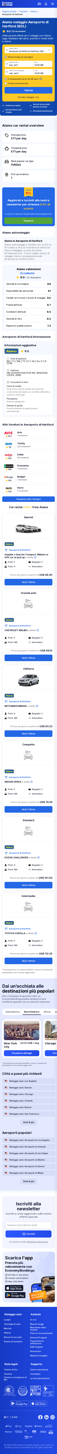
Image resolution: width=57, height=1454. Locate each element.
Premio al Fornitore (13, 1341)
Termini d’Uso (10, 1369)
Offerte (7, 1333)
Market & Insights (38, 1355)
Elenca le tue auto (13, 1337)
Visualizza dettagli (22, 1053)
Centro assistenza (39, 1369)
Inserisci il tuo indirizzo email (22, 1225)
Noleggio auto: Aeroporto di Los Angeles (29, 1140)
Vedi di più (28, 1122)
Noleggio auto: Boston (20, 1107)
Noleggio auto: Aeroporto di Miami (26, 1173)
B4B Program (36, 1347)
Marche (7, 1328)
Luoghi (7, 1319)
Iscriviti (31, 1233)
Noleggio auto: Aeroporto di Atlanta (27, 1160)
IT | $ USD (12, 1417)
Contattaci (35, 1374)
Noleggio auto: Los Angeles (23, 1081)
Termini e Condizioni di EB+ (15, 1378)
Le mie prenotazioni (40, 1378)
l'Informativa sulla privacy (37, 1242)
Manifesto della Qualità (38, 1328)
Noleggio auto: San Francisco (24, 1114)
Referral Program (38, 1337)
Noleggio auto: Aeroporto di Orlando (27, 1147)
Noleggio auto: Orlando (21, 1101)
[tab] (12, 1012)
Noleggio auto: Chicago (21, 1094)
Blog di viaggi (37, 1324)
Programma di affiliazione (37, 1342)
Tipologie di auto (12, 1324)
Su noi (33, 1319)
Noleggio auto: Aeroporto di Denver (27, 1166)
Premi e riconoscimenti (41, 1333)
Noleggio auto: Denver (20, 1087)
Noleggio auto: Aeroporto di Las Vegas (28, 1153)
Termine (8, 1374)
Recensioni (35, 1351)
